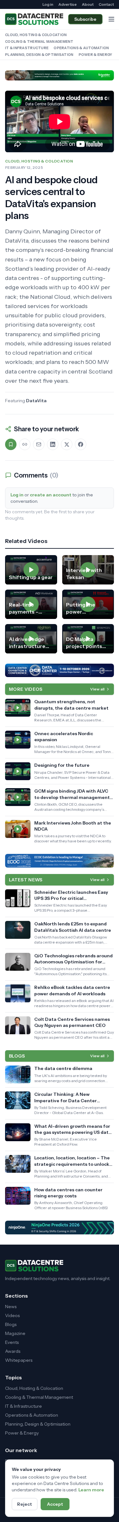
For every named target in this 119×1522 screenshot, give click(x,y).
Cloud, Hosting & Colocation (36, 35)
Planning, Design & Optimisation (39, 54)
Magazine (15, 1333)
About (88, 4)
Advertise (67, 4)
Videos (12, 1315)
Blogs (11, 1324)
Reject (24, 1504)
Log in (48, 4)
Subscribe (85, 19)
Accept (55, 1504)
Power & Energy (95, 54)
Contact (106, 4)
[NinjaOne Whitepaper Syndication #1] (59, 1227)
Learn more (91, 1490)
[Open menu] (111, 19)
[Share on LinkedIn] (52, 444)
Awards (12, 1351)
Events (12, 1342)
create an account (50, 495)
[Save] (11, 444)
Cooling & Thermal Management (39, 41)
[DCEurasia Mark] (59, 670)
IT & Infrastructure (27, 48)
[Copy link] (24, 444)
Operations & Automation (81, 48)
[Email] (38, 444)
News (11, 1306)
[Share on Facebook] (80, 444)
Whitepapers (18, 1360)
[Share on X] (66, 444)
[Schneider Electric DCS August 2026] (59, 75)
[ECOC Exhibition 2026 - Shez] (59, 861)
